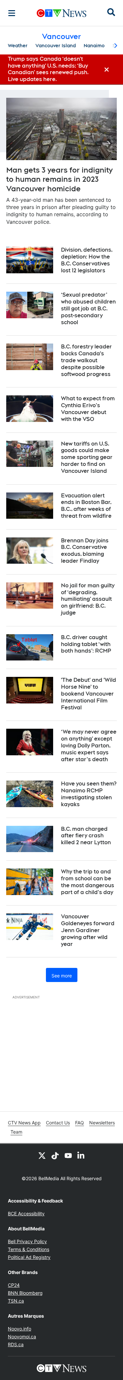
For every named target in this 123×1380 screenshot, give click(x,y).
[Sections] (11, 13)
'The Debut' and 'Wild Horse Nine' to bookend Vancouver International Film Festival (88, 693)
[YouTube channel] (68, 1156)
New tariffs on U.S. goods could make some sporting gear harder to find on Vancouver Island (87, 457)
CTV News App (24, 1122)
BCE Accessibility (26, 1213)
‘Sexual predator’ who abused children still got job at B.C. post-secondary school (88, 308)
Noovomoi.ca (22, 1336)
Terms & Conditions (28, 1249)
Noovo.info (19, 1328)
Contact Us (58, 1122)
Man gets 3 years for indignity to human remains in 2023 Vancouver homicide (59, 179)
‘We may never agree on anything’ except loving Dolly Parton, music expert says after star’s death (88, 745)
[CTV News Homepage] (61, 13)
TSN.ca (16, 1301)
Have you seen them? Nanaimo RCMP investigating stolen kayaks (88, 794)
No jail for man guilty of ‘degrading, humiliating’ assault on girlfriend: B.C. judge (87, 599)
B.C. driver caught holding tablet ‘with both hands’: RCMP (86, 644)
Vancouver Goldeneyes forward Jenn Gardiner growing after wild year (87, 930)
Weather (18, 45)
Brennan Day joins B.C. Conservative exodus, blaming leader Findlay (85, 550)
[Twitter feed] (42, 1156)
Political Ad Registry (29, 1257)
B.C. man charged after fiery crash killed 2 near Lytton (86, 836)
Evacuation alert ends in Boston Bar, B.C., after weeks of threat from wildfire (86, 505)
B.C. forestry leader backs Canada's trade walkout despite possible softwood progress (86, 360)
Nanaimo (94, 45)
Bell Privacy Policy (27, 1241)
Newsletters (102, 1122)
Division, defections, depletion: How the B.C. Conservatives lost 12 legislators (87, 260)
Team (16, 1132)
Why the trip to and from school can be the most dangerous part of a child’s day (87, 881)
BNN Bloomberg (25, 1293)
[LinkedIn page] (81, 1156)
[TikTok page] (55, 1156)
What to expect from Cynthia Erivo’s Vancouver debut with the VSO (88, 408)
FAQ (79, 1122)
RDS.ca (16, 1344)
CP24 (14, 1285)
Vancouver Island (55, 45)
